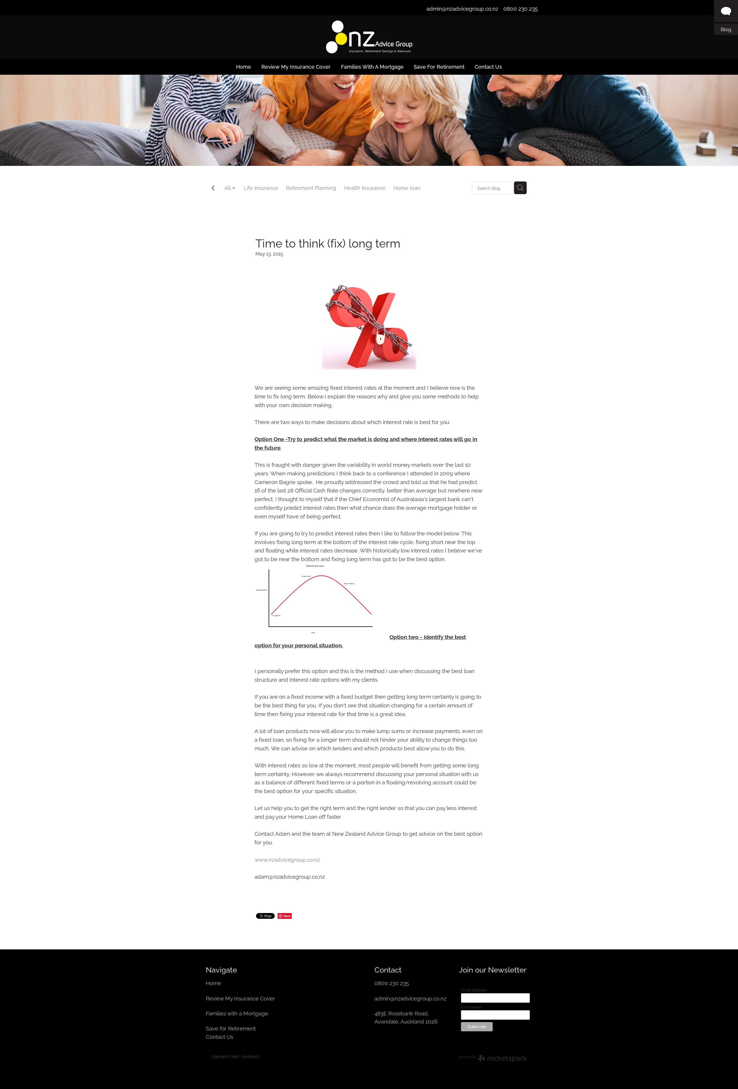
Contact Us (219, 1036)
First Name (471, 1007)
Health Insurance (365, 187)
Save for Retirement (231, 1028)
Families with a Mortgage (238, 1013)
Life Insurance (261, 187)
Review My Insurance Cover (241, 998)
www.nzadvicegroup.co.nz (287, 859)
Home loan (407, 187)
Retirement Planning (311, 187)
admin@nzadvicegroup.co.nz (462, 8)
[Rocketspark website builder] (492, 1058)
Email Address (474, 990)
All (228, 187)
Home (214, 982)
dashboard (250, 1056)
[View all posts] (213, 188)
